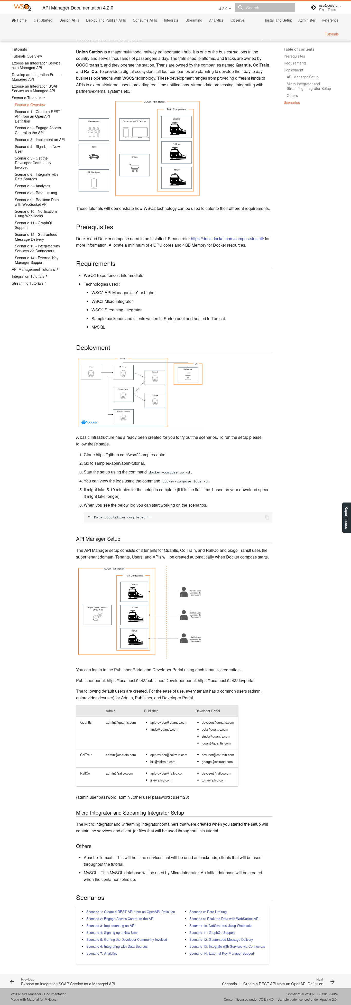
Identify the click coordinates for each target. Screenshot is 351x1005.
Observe (237, 20)
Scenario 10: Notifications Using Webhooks (220, 925)
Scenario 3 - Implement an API (40, 139)
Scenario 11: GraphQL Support (212, 932)
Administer (307, 20)
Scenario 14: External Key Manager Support (221, 953)
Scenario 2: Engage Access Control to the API (120, 918)
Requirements (295, 63)
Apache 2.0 (328, 999)
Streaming (194, 20)
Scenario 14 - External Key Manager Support (36, 260)
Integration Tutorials (28, 276)
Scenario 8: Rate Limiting (208, 911)
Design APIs (69, 20)
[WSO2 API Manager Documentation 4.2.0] (22, 7)
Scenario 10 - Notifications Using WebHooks (36, 213)
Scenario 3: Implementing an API (110, 925)
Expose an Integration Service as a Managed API (36, 65)
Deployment (293, 70)
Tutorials (332, 34)
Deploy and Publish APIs (106, 20)
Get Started (43, 20)
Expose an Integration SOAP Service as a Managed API (35, 88)
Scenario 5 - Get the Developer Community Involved (33, 163)
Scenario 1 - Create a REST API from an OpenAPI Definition (37, 116)
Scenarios (292, 102)
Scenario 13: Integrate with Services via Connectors (227, 946)
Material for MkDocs (41, 999)
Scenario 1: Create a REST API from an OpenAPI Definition (130, 911)
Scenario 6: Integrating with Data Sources (116, 946)
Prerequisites (294, 56)
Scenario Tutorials (26, 97)
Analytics (216, 20)
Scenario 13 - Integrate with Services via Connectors (37, 248)
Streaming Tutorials (27, 283)
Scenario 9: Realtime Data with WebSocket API (224, 918)
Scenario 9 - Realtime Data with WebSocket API (37, 202)
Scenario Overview (30, 104)
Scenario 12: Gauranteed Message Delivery (221, 939)
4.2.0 (223, 8)
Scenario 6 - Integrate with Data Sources (36, 176)
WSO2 (310, 993)
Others (292, 95)
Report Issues (346, 517)
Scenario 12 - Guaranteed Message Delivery (36, 236)
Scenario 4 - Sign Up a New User (37, 148)
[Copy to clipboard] (267, 517)
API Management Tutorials (33, 269)
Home (21, 20)
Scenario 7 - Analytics (32, 185)
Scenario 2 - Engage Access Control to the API (38, 130)
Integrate (171, 20)
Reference (330, 20)
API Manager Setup (303, 77)
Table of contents (299, 49)
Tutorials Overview (27, 56)
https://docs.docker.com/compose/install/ (227, 238)
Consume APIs (145, 20)
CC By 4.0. (266, 999)
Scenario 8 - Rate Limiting (36, 192)
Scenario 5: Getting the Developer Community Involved (126, 939)
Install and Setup (278, 20)
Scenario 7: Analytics (101, 953)
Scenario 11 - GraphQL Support (34, 225)
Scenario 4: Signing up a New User (112, 932)
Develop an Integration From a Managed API (37, 76)
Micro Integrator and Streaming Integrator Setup (309, 86)
